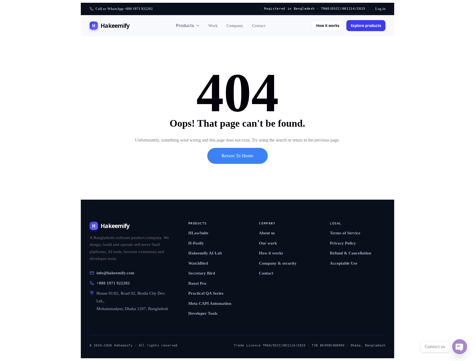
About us (267, 233)
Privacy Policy (343, 243)
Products (185, 25)
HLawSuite (198, 233)
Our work (268, 243)
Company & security (278, 263)
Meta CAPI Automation (209, 303)
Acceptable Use (343, 263)
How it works (327, 25)
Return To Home (237, 155)
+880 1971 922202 (113, 283)
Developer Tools (202, 313)
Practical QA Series (205, 293)
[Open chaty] (459, 346)
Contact (258, 25)
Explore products (366, 25)
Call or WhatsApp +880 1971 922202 (124, 9)
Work (213, 25)
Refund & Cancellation (350, 253)
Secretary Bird (201, 273)
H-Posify (196, 243)
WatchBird (198, 263)
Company (235, 25)
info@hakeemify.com (115, 273)
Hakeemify (110, 25)
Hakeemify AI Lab (205, 253)
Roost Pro (197, 283)
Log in (380, 9)
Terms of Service (345, 233)
